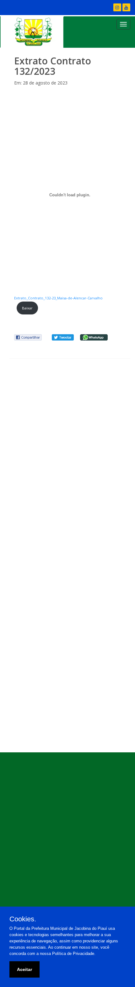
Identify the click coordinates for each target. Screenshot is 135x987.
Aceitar (24, 969)
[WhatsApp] (94, 337)
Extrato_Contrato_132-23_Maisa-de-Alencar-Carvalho (58, 298)
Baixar (27, 308)
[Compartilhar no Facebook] (28, 337)
